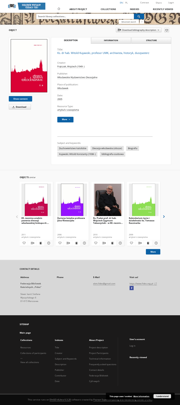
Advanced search (128, 22)
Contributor (60, 375)
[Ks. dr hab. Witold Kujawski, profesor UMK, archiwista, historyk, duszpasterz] (29, 65)
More (153, 251)
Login (171, 2)
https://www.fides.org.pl (142, 283)
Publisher (59, 369)
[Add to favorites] (166, 30)
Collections (108, 9)
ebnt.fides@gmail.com (104, 283)
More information (141, 396)
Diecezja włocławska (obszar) (107, 148)
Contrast (144, 2)
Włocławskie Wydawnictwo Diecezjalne (77, 77)
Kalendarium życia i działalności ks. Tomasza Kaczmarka (141, 220)
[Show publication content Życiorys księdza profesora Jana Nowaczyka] (76, 243)
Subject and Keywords (66, 358)
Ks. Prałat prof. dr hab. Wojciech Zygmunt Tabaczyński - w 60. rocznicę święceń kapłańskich (107, 220)
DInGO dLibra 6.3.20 (60, 399)
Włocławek (62, 88)
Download (20, 106)
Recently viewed (163, 9)
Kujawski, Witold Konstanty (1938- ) (77, 154)
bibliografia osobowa (113, 154)
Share (159, 2)
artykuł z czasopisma (68, 109)
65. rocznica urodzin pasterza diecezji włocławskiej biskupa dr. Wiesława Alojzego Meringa (35, 220)
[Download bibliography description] (32, 243)
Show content (20, 98)
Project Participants (98, 353)
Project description (98, 347)
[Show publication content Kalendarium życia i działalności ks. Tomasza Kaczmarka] (148, 243)
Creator (59, 353)
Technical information (100, 358)
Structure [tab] (151, 40)
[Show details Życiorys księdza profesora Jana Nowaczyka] (84, 243)
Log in (133, 345)
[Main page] (59, 9)
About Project (78, 9)
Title (57, 347)
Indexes (134, 9)
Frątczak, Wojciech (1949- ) (71, 66)
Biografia (132, 148)
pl (126, 3)
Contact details (96, 369)
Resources (25, 347)
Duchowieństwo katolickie (72, 148)
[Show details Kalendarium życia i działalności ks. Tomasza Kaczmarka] (156, 243)
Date (57, 381)
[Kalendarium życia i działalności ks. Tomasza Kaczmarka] (143, 200)
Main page (25, 332)
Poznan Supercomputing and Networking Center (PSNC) (122, 399)
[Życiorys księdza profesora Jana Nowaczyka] (72, 200)
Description (60, 364)
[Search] (139, 16)
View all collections (29, 362)
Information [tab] (111, 40)
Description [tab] (71, 40)
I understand (162, 396)
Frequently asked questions (102, 364)
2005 (59, 99)
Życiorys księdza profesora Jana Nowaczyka (71, 219)
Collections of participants (33, 353)
